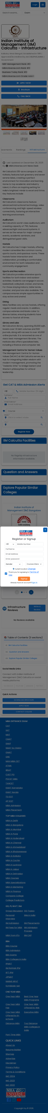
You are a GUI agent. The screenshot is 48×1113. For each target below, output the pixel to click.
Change (32, 568)
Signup (24, 578)
